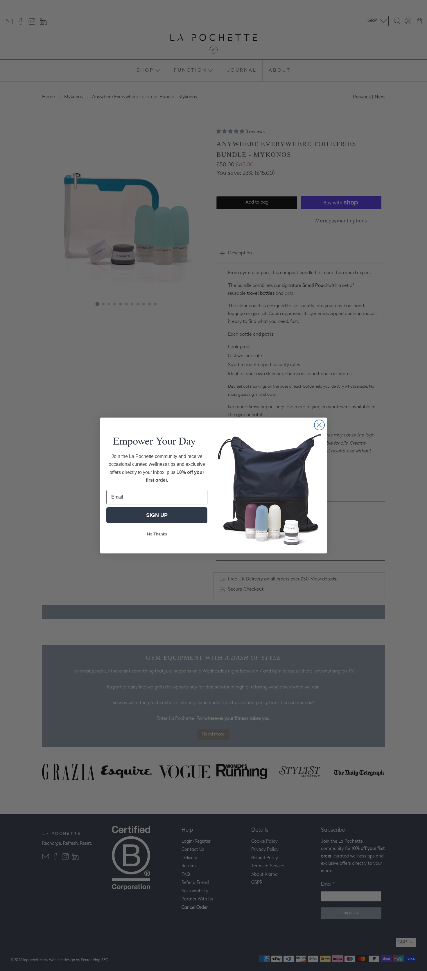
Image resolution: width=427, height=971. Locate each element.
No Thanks (157, 534)
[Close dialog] (319, 425)
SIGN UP (157, 515)
